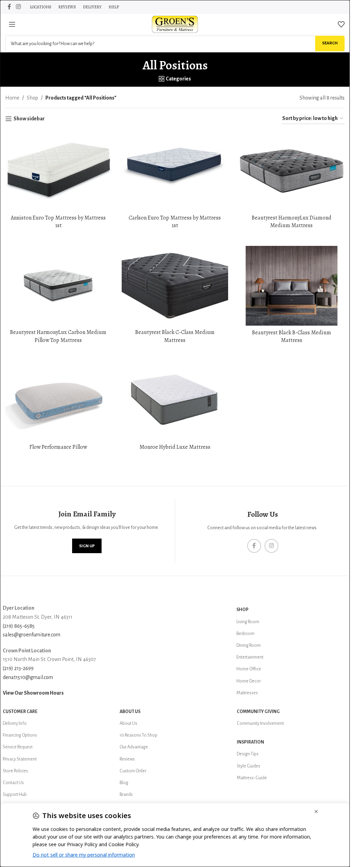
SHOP (242, 609)
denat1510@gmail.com (28, 677)
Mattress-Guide (252, 777)
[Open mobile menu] (12, 24)
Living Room (247, 621)
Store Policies (15, 771)
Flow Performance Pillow (58, 447)
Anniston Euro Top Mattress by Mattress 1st (58, 221)
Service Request (18, 747)
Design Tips (248, 754)
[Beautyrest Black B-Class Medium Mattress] (292, 286)
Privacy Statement (20, 759)
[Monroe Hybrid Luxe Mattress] (175, 400)
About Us (130, 711)
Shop (32, 98)
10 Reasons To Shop (138, 735)
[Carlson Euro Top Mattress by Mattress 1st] (175, 171)
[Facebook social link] (9, 6)
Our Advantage (134, 747)
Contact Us (13, 782)
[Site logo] (175, 24)
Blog (124, 782)
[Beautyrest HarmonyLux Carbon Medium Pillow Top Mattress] (58, 286)
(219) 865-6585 (19, 626)
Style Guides (248, 766)
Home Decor (248, 681)
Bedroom (245, 633)
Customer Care (20, 711)
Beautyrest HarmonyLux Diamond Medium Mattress (291, 221)
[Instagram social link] (18, 6)
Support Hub (15, 794)
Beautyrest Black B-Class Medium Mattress (291, 336)
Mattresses (247, 692)
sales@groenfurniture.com (31, 634)
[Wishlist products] (341, 24)
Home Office (248, 669)
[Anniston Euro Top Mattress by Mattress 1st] (58, 171)
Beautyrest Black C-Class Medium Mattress (175, 336)
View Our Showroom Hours (33, 693)
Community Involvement (260, 723)
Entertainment (249, 657)
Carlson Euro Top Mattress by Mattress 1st (175, 221)
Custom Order (133, 771)
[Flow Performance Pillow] (58, 400)
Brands (126, 794)
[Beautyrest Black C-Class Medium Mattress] (175, 286)
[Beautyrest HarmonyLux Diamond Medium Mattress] (292, 171)
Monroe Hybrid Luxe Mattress (174, 447)
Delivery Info (15, 723)
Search (330, 43)
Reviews (127, 759)
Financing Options (20, 735)
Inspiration (250, 742)
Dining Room (248, 645)
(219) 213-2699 (18, 668)
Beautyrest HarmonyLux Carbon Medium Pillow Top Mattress (58, 336)
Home (12, 98)
